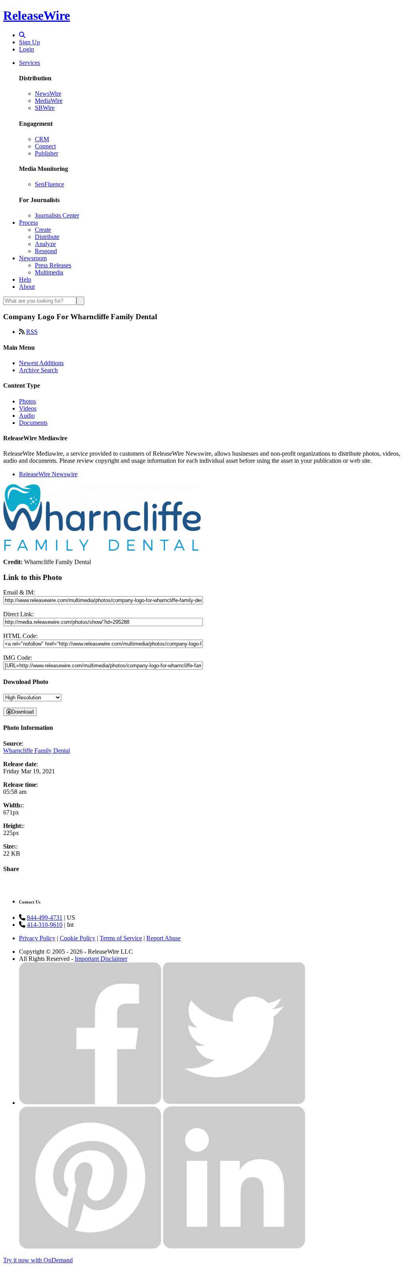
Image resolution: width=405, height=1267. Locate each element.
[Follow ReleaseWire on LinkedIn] (234, 1246)
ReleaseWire (36, 15)
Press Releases (53, 265)
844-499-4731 (44, 917)
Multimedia (49, 272)
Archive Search (38, 370)
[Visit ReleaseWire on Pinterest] (90, 1246)
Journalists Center (57, 215)
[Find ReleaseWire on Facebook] (90, 1102)
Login (26, 49)
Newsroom (33, 258)
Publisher (46, 153)
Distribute (47, 236)
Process (28, 222)
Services (29, 62)
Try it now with (38, 1260)
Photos (27, 401)
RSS (32, 331)
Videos (27, 408)
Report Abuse (163, 938)
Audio (27, 415)
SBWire (45, 107)
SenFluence (49, 184)
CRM (42, 139)
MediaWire (48, 100)
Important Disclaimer (101, 958)
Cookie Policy (77, 938)
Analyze (45, 244)
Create (43, 229)
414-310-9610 (44, 924)
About (27, 286)
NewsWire (48, 93)
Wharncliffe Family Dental (36, 750)
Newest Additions (41, 363)
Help (25, 279)
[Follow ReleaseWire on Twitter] (234, 1102)
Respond (46, 251)
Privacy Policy (37, 938)
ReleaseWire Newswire (48, 474)
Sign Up (29, 42)
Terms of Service (121, 938)
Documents (33, 422)
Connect (45, 146)
